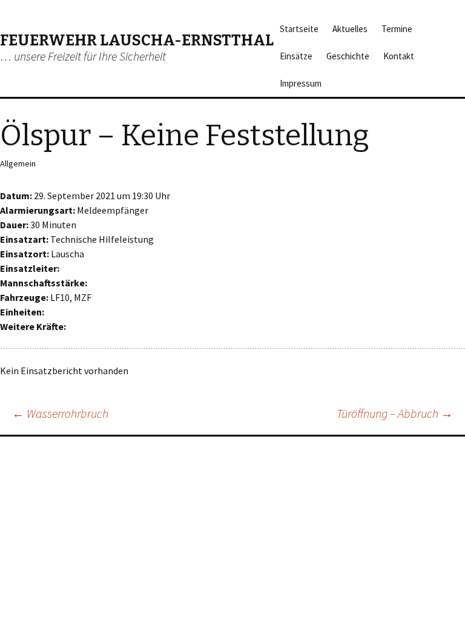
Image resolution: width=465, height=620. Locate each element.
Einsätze (296, 56)
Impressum (301, 83)
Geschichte (347, 56)
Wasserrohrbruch (60, 413)
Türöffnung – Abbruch (395, 413)
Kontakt (398, 56)
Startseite (299, 29)
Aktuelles (350, 29)
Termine (396, 29)
